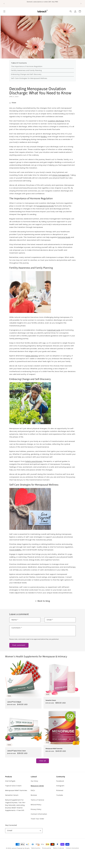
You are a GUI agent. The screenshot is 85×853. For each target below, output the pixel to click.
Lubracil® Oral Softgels (14, 702)
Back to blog (44, 601)
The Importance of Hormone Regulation (26, 66)
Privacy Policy (36, 809)
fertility (44, 136)
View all (42, 761)
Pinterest (59, 790)
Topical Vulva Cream (13, 786)
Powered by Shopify (23, 848)
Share (14, 103)
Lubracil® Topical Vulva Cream (16, 750)
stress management (60, 175)
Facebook (60, 781)
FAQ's (33, 790)
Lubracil (14, 848)
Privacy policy (46, 848)
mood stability (15, 550)
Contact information (72, 848)
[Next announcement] (81, 3)
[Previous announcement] (4, 3)
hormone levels (64, 237)
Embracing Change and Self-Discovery (26, 74)
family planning (31, 356)
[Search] (70, 11)
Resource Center (37, 786)
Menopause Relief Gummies (54, 748)
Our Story (34, 781)
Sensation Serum (51, 700)
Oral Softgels (10, 781)
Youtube (59, 795)
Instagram (60, 786)
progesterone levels (45, 206)
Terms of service (58, 848)
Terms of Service (37, 800)
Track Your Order (37, 819)
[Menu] (4, 11)
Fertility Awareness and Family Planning (26, 70)
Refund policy (35, 848)
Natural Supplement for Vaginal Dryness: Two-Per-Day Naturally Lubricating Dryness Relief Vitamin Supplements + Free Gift (15, 805)
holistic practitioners (33, 461)
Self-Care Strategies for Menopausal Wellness (29, 78)
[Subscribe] (40, 830)
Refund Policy (36, 805)
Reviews (34, 795)
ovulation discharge (56, 121)
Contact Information (39, 814)
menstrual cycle (53, 330)
